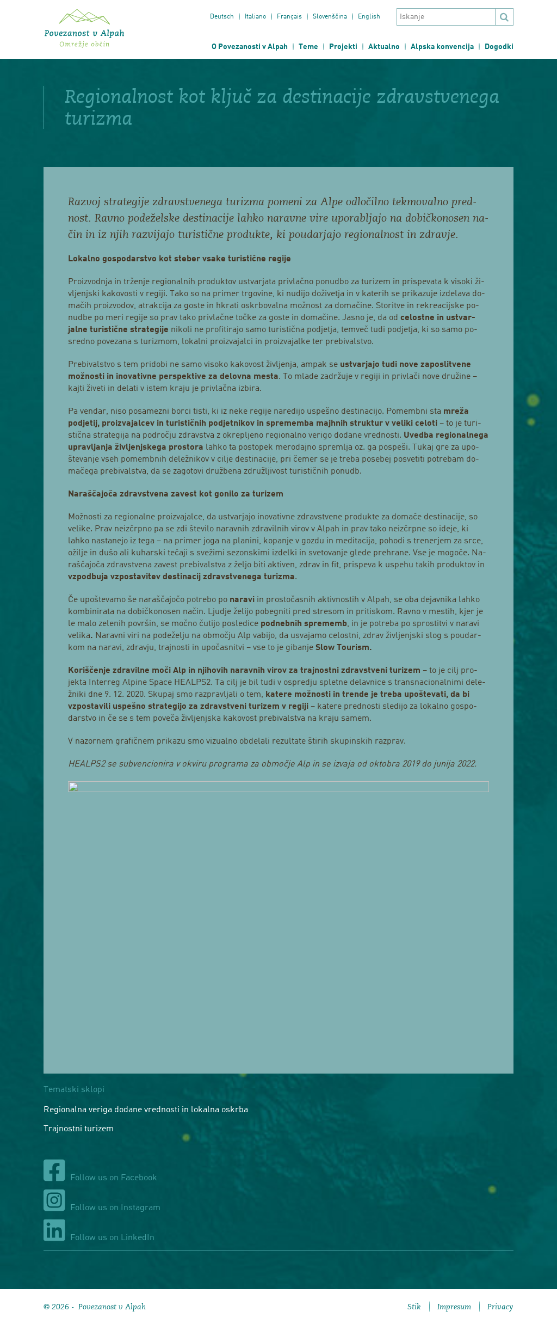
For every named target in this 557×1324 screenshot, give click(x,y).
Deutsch (222, 17)
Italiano (255, 17)
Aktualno (384, 47)
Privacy (500, 1306)
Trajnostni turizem (79, 1129)
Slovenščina (330, 17)
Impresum (454, 1306)
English (369, 17)
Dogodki (499, 47)
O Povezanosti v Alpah (250, 47)
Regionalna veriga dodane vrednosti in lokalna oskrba (146, 1110)
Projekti (343, 47)
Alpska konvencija (442, 47)
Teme (308, 47)
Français (289, 17)
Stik (414, 1306)
